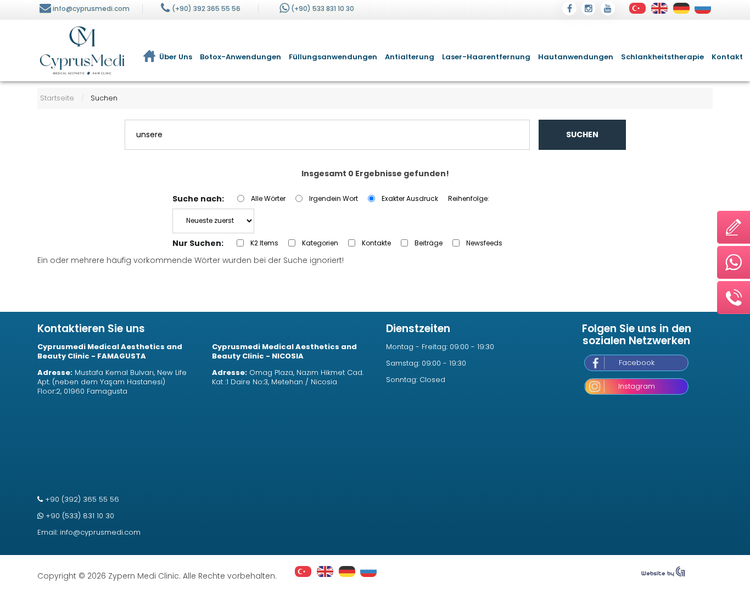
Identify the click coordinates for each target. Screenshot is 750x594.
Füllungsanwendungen (333, 57)
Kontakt (727, 57)
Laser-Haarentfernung (486, 57)
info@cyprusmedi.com (91, 8)
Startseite (57, 98)
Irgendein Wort (333, 198)
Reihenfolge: (468, 198)
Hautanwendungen (575, 57)
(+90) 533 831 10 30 (322, 8)
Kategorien (320, 243)
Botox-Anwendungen (240, 57)
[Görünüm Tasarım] (663, 574)
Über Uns (175, 57)
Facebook (636, 362)
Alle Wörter (268, 198)
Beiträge (429, 243)
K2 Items (264, 243)
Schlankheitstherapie (662, 57)
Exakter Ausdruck (410, 198)
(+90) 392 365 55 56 (206, 8)
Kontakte (376, 243)
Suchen (582, 134)
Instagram (636, 386)
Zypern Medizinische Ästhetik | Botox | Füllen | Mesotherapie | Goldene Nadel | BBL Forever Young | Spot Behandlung (82, 50)
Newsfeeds (484, 243)
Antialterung (409, 57)
